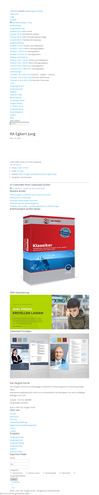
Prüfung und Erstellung (19, 57)
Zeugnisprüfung (16, 446)
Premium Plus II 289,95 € (19, 66)
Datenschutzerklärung (18, 422)
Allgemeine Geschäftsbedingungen (23, 425)
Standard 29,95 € (16, 31)
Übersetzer (67, 473)
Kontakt (13, 414)
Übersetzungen (16, 71)
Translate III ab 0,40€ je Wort (21, 80)
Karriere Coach (35, 473)
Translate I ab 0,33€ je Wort (21, 74)
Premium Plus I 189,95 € (19, 63)
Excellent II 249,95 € (17, 51)
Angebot (13, 92)
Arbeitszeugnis (15, 25)
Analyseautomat (16, 89)
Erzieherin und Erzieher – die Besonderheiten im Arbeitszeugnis (34, 206)
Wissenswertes (16, 97)
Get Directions (15, 165)
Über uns (13, 419)
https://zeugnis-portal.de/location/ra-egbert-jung (37, 174)
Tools (12, 83)
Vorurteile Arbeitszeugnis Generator (24, 200)
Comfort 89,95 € (16, 40)
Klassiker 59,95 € (16, 34)
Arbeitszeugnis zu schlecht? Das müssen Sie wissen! (30, 195)
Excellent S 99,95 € (17, 46)
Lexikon (13, 115)
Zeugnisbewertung (17, 28)
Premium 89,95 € (16, 37)
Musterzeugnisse (16, 112)
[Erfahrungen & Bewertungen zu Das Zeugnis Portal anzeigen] (78, 493)
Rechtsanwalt (51, 473)
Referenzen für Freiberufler (20, 197)
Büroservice (18, 473)
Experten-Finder (16, 95)
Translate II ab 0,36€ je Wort (21, 77)
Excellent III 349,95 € (18, 54)
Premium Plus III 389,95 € (20, 69)
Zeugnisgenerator (17, 86)
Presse (12, 428)
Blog (12, 118)
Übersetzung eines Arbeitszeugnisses (24, 203)
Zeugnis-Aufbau (16, 103)
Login (12, 17)
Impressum (14, 14)
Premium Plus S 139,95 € (19, 60)
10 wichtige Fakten (17, 100)
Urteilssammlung (16, 109)
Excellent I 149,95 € (17, 48)
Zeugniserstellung (17, 43)
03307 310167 (23, 168)
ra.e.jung (20, 171)
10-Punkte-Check (16, 106)
